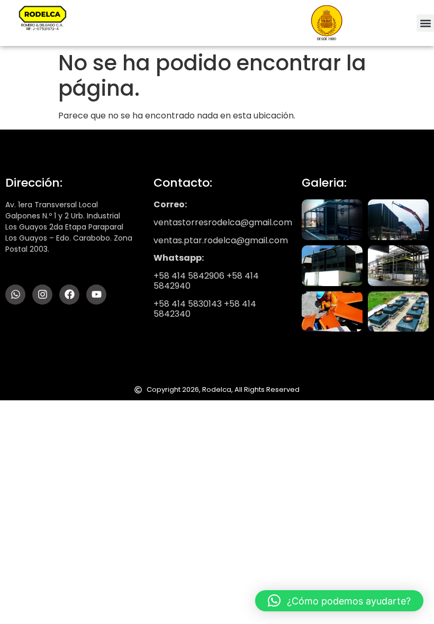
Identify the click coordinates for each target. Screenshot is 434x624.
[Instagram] (42, 295)
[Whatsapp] (15, 295)
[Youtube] (96, 295)
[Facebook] (69, 295)
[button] (425, 23)
